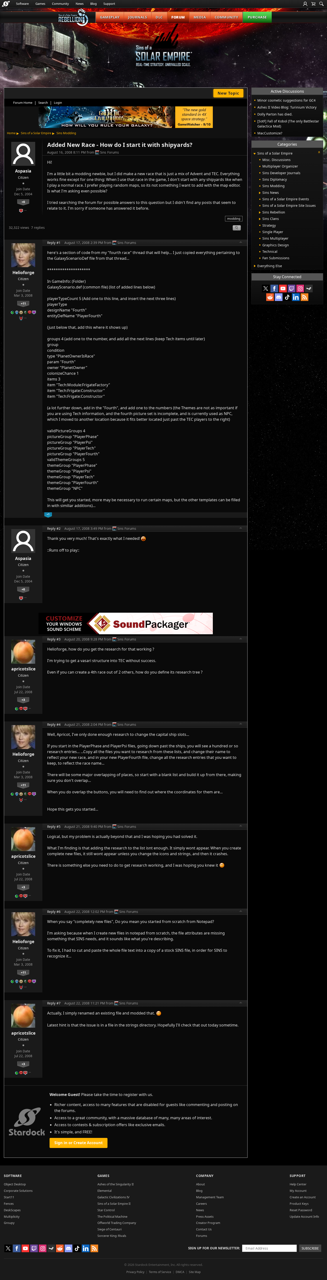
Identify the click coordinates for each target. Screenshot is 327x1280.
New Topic (228, 93)
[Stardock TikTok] (287, 297)
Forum (178, 17)
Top (240, 242)
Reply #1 (54, 242)
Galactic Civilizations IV (113, 1197)
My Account (298, 1190)
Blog (93, 3)
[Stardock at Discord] (278, 297)
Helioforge (23, 272)
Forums (201, 1236)
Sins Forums (109, 152)
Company (205, 1175)
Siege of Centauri (109, 1229)
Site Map (195, 1272)
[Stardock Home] (6, 4)
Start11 (9, 1197)
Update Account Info (304, 1216)
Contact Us (204, 1229)
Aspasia (23, 171)
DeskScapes (12, 1210)
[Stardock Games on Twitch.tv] (291, 288)
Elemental (104, 1190)
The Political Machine (112, 1216)
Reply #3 (54, 639)
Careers (201, 1203)
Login (58, 102)
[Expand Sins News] (260, 193)
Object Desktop (15, 1184)
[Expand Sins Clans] (260, 219)
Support (109, 3)
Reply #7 (54, 1003)
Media (200, 17)
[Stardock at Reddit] (270, 297)
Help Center (298, 1184)
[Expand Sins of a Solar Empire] (254, 154)
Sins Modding (66, 133)
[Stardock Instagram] (300, 288)
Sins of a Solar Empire (36, 133)
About (200, 1184)
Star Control (106, 1210)
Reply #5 (54, 826)
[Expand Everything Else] (255, 266)
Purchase (257, 17)
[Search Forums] (321, 4)
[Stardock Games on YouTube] (283, 288)
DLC (159, 17)
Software (22, 3)
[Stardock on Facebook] (274, 288)
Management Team (210, 1197)
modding (233, 218)
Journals (137, 17)
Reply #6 (54, 911)
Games (40, 3)
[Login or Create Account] (305, 4)
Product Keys (299, 1203)
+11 (23, 303)
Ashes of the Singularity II (115, 1184)
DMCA (180, 1272)
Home (11, 133)
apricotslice (23, 669)
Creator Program (208, 1223)
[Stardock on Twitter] (265, 288)
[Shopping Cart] (313, 4)
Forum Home (22, 102)
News (80, 3)
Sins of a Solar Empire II (113, 1203)
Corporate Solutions (18, 1190)
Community (60, 3)
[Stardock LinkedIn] (296, 297)
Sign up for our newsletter (213, 1248)
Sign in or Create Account (78, 1142)
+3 (23, 700)
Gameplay (109, 17)
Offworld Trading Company (116, 1223)
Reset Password (301, 1210)
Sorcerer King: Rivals (111, 1236)
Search (43, 102)
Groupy (9, 1223)
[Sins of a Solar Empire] (163, 48)
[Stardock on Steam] (308, 288)
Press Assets (205, 1216)
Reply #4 (54, 724)
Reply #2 (54, 528)
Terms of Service (160, 1272)
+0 (23, 202)
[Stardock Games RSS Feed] (304, 297)
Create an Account (303, 1197)
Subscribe (310, 1248)
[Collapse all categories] (319, 152)
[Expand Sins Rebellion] (260, 212)
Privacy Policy (135, 1272)
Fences (9, 1203)
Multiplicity (12, 1216)
